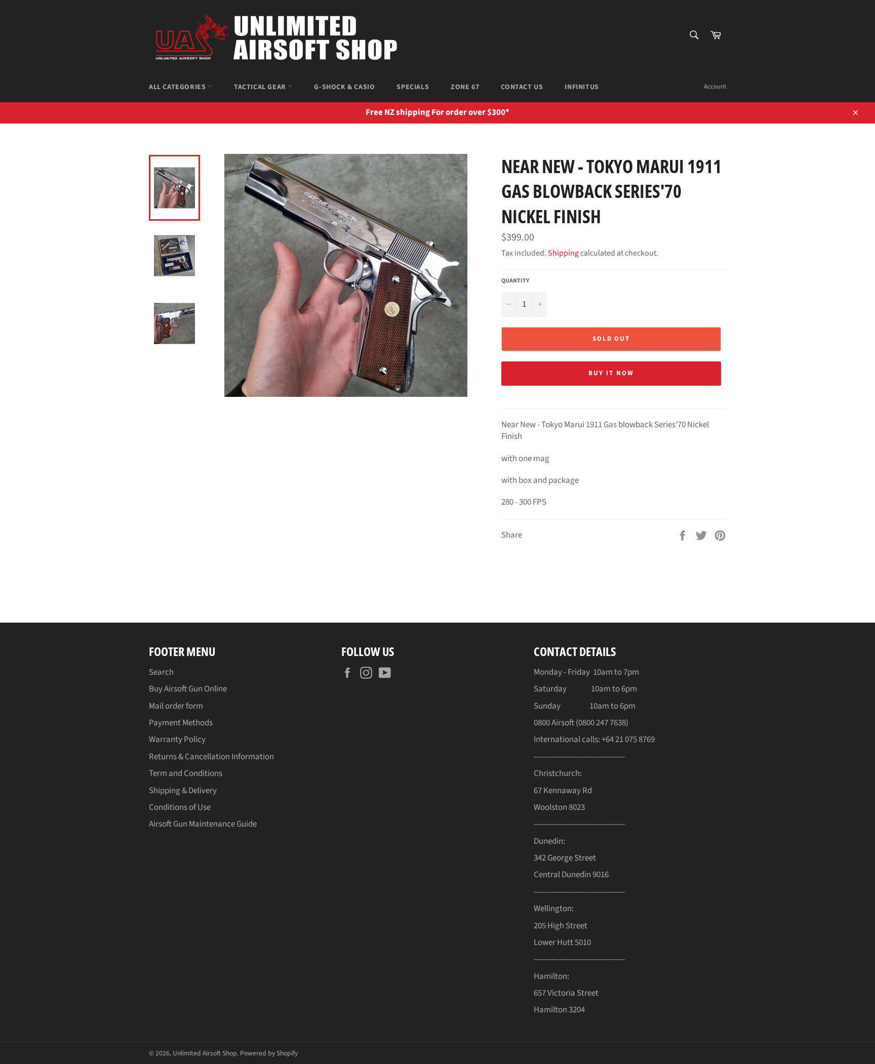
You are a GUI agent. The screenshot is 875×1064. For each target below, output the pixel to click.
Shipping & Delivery (183, 791)
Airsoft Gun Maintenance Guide (203, 824)
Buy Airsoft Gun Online (188, 689)
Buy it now (611, 373)
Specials (412, 87)
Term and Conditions (185, 773)
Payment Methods (181, 723)
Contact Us (522, 87)
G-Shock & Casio (344, 87)
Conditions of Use (180, 807)
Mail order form (176, 706)
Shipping (563, 253)
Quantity (515, 281)
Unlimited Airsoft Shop (205, 1053)
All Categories (178, 87)
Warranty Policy (177, 739)
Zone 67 (465, 87)
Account (715, 86)
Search (161, 672)
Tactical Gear (261, 87)
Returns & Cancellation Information (211, 757)
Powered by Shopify (269, 1053)
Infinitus (582, 87)
